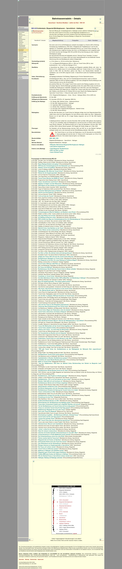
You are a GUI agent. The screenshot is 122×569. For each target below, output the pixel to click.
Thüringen (21, 60)
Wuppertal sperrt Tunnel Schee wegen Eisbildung (52, 452)
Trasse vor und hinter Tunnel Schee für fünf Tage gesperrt (54, 407)
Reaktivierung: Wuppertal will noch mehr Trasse (51, 409)
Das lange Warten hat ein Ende (46, 215)
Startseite (21, 559)
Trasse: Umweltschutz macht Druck (48, 181)
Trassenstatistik (22, 70)
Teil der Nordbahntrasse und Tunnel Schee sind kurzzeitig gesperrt (56, 406)
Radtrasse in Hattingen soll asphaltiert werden (51, 450)
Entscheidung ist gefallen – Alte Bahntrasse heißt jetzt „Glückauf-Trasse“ (58, 415)
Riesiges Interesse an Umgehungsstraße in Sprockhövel (53, 445)
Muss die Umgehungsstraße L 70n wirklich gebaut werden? (54, 281)
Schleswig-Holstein (21, 59)
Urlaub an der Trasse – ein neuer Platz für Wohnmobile (53, 329)
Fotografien (75, 40)
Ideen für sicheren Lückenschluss (47, 431)
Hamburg (21, 42)
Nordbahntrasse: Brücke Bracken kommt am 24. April (53, 370)
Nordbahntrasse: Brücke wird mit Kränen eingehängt (52, 383)
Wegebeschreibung (57, 40)
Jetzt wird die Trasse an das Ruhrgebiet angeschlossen (53, 304)
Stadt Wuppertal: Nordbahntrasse (59, 148)
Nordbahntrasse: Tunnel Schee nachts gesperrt (51, 354)
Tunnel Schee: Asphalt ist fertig (47, 327)
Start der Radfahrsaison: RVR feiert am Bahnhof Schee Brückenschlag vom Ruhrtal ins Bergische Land (70, 363)
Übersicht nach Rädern (22, 69)
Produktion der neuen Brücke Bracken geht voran (52, 359)
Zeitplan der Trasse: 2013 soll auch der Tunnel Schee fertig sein (55, 256)
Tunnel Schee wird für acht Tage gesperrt (49, 416)
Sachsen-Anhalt (22, 56)
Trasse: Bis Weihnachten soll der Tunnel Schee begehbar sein (55, 326)
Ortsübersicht (21, 65)
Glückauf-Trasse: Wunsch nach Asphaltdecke (50, 424)
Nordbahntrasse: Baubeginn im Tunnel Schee (50, 258)
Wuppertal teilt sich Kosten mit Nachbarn (49, 440)
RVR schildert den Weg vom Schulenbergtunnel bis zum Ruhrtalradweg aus (59, 219)
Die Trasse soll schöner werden (47, 447)
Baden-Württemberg (22, 34)
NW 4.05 (82, 22)
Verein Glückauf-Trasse (56, 152)
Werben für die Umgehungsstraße (47, 173)
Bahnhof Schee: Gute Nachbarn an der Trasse (50, 228)
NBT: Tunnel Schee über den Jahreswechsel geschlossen (54, 420)
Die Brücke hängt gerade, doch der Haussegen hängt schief (54, 388)
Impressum (40, 559)
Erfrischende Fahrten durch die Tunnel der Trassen (52, 441)
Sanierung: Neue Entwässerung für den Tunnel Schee (53, 306)
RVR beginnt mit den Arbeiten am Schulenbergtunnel (53, 185)
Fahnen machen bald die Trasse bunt (48, 438)
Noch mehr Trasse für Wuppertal (47, 411)
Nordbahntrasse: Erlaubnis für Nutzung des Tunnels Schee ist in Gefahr (58, 390)
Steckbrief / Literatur (40, 40)
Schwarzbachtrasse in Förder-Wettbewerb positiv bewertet (54, 434)
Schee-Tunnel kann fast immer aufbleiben (49, 345)
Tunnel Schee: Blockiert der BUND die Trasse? (51, 178)
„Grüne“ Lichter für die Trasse (46, 429)
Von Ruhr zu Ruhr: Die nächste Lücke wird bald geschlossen (55, 253)
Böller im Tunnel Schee (44, 361)
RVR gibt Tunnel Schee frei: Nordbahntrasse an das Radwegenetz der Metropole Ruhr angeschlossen (70, 349)
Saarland (21, 53)
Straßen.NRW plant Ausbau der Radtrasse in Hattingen (53, 454)
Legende (75, 533)
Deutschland (51, 22)
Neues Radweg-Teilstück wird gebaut (48, 164)
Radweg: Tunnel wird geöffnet (46, 167)
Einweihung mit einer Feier (45, 397)
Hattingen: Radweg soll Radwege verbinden (50, 457)
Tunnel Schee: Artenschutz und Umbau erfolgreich (52, 311)
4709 (57, 138)
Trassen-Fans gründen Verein (46, 418)
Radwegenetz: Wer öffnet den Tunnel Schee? (50, 171)
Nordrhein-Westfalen (62, 22)
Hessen (20, 43)
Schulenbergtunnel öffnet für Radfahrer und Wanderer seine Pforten (57, 212)
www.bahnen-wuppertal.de (57, 146)
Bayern (20, 36)
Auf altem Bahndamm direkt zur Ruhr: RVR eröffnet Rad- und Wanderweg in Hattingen (62, 278)
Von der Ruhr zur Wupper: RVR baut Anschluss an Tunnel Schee (56, 295)
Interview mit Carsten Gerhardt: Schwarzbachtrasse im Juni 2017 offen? (58, 432)
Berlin (20, 37)
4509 (50, 138)
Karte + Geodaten (93, 40)
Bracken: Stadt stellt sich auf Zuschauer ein (50, 381)
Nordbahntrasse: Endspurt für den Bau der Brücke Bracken (54, 395)
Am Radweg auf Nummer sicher (47, 217)
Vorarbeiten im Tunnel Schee (46, 276)
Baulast (20, 66)
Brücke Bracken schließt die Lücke (47, 386)
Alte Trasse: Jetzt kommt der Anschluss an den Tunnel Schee (55, 288)
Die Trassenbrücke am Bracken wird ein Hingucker (52, 333)
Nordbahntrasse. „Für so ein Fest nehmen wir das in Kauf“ (54, 379)
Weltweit (20, 78)
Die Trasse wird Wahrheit (45, 267)
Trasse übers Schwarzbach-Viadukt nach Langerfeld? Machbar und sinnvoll (59, 404)
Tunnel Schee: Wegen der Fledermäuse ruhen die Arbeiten (54, 310)
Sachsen (21, 55)
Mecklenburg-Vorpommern (22, 46)
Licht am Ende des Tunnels (45, 196)
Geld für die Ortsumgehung (45, 192)
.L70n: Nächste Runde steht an (46, 290)
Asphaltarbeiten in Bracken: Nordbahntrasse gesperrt (53, 358)
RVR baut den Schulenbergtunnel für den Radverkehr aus (54, 165)
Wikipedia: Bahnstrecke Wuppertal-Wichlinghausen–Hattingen (67, 144)
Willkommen (21, 27)
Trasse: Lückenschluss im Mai (46, 391)
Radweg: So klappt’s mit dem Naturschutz (50, 183)
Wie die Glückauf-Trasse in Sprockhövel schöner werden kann (55, 456)
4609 (54, 138)
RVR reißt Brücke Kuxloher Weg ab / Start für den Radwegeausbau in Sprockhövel (61, 320)
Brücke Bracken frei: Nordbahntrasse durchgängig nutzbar (54, 402)
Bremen (21, 40)
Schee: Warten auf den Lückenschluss (48, 230)
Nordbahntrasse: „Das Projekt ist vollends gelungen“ (53, 375)
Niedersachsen (22, 47)
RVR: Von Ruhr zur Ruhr (57, 150)
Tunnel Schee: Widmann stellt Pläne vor (49, 263)
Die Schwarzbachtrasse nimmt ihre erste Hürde (51, 436)
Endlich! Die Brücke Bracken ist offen (48, 400)
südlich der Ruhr (74, 22)
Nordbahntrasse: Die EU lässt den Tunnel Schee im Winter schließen (57, 269)
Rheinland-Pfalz (22, 52)
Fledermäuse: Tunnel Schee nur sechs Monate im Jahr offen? (55, 338)
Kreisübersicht (21, 63)
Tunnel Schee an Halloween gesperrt (48, 448)
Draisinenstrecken (22, 73)
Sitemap (27, 559)
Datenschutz (33, 559)
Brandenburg (22, 39)
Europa (20, 76)
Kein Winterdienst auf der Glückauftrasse (49, 443)
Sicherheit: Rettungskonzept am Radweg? (49, 190)
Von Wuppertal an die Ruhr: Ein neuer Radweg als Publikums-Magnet (57, 260)
